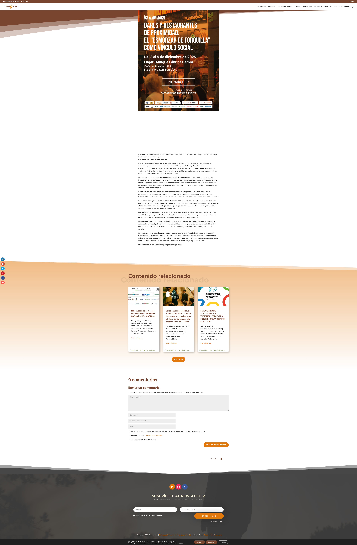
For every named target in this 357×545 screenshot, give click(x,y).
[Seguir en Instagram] (178, 487)
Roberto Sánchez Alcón (213, 535)
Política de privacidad (154, 435)
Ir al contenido (136, 338)
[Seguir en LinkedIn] (172, 487)
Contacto (351, 1)
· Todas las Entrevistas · (323, 6)
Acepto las (149, 515)
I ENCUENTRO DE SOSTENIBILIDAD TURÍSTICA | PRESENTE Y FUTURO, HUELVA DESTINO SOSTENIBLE (213, 319)
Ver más (178, 359)
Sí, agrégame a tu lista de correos (143, 439)
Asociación (262, 6)
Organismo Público (285, 6)
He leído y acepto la (147, 435)
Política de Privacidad (167, 535)
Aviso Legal (181, 535)
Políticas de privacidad (153, 515)
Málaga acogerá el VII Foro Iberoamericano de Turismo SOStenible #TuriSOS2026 (143, 319)
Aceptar (199, 542)
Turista (297, 6)
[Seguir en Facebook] (185, 487)
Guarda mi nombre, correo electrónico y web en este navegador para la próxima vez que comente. (168, 431)
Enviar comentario (216, 444)
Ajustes (223, 542)
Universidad (307, 6)
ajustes (180, 543)
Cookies (189, 535)
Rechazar (211, 542)
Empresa (271, 6)
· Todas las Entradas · (342, 6)
